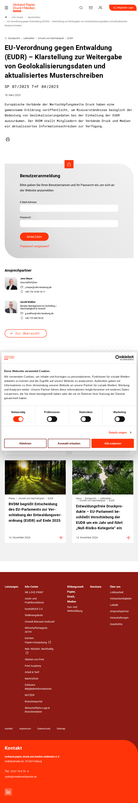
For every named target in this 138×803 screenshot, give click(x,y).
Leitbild (114, 605)
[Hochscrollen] (130, 795)
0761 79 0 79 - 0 (20, 771)
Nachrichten (31, 678)
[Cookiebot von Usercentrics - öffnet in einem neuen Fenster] (118, 358)
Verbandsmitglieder (121, 598)
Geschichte (116, 624)
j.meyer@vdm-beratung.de (38, 287)
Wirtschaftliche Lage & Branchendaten (37, 709)
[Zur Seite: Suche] (81, 8)
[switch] (52, 419)
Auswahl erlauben (69, 443)
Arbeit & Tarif (32, 672)
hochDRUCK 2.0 (34, 609)
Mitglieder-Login (125, 7)
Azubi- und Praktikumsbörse (34, 600)
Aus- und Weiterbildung (74, 609)
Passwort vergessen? (34, 246)
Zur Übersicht (27, 333)
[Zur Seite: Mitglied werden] (101, 8)
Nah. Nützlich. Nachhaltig (39, 648)
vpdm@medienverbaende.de (21, 776)
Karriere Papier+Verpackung (36, 640)
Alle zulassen (112, 443)
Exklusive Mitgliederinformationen (38, 686)
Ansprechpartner (119, 611)
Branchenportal (33, 701)
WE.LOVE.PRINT (34, 592)
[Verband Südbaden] (6, 17)
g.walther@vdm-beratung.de (39, 313)
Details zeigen (118, 432)
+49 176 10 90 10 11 (35, 291)
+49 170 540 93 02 (34, 318)
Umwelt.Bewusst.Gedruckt (40, 621)
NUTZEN (29, 695)
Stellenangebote (34, 615)
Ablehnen (25, 443)
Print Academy (33, 665)
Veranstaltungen (119, 617)
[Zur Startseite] (24, 7)
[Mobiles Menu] (6, 7)
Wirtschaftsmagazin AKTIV (36, 629)
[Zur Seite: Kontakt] (91, 8)
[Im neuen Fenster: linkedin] (8, 791)
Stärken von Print (34, 659)
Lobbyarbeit (116, 592)
